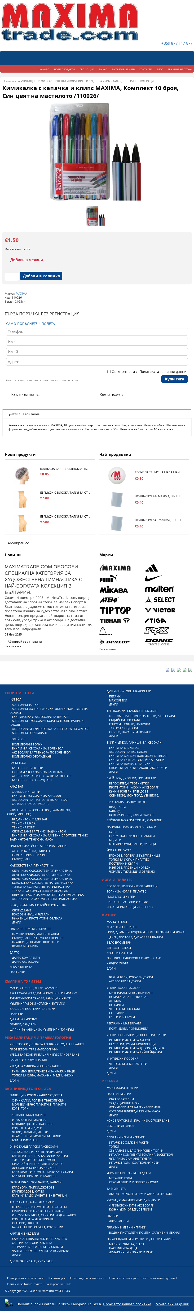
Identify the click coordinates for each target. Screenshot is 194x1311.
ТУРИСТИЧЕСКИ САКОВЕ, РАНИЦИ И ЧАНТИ (40, 998)
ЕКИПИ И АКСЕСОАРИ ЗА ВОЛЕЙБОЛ (37, 748)
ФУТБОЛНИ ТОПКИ (25, 705)
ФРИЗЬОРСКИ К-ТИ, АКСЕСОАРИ (131, 1205)
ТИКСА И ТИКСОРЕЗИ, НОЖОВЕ (34, 1160)
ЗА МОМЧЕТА (116, 1189)
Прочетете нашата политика (127, 1304)
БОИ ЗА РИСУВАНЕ (25, 1140)
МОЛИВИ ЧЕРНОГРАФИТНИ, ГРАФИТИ (39, 1104)
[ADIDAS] (166, 568)
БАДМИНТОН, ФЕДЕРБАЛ (29, 819)
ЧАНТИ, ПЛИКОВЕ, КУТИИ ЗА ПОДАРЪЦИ (40, 1251)
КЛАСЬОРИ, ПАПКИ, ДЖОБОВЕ (33, 1187)
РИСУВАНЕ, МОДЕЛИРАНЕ (28, 1115)
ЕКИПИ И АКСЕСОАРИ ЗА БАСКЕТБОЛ (38, 772)
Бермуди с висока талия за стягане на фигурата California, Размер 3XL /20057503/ (65, 516)
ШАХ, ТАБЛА (117, 807)
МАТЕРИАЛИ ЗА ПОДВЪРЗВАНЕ (131, 993)
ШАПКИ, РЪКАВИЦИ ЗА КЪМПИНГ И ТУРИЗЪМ (42, 1030)
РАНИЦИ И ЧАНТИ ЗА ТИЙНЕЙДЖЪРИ (135, 1052)
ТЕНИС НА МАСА (24, 823)
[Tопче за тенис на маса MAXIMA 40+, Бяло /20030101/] (117, 475)
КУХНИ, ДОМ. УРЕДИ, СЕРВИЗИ (130, 1209)
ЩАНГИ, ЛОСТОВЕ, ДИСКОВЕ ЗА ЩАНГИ (135, 937)
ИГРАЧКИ (110, 1081)
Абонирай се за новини (25, 642)
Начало (9, 81)
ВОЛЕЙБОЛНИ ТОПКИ (27, 744)
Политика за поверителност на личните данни (141, 1278)
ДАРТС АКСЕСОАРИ (25, 962)
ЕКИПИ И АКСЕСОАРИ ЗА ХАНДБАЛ (36, 796)
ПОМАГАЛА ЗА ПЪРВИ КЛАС (128, 997)
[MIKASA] (121, 589)
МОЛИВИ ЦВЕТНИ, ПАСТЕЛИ (32, 1124)
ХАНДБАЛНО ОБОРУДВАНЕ (30, 804)
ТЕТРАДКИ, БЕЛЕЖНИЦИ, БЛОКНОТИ (37, 1247)
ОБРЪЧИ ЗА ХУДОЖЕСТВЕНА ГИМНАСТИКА (42, 871)
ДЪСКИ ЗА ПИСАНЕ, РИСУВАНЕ (31, 1261)
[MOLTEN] (166, 589)
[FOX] (166, 631)
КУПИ (113, 832)
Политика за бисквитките (24, 1284)
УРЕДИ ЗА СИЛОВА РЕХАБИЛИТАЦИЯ (35, 1066)
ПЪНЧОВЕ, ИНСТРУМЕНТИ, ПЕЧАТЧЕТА (39, 1207)
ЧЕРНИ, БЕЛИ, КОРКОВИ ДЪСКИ (131, 977)
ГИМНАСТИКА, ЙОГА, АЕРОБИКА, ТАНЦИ (38, 846)
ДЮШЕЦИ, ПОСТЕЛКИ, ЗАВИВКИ (32, 1009)
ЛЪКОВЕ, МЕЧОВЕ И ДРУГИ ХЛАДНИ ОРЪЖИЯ (140, 1194)
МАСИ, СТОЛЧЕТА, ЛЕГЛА (127, 1244)
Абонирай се (18, 543)
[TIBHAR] (121, 621)
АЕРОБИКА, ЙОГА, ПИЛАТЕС (31, 851)
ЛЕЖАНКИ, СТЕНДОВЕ (122, 927)
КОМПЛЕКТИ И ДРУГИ (27, 1128)
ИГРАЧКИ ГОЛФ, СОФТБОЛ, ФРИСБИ (134, 1163)
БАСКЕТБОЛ (18, 763)
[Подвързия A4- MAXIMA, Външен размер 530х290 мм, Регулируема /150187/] (117, 499)
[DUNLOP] (121, 642)
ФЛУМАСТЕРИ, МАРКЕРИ (29, 1120)
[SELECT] (166, 599)
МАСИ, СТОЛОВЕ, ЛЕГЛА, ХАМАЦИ (33, 988)
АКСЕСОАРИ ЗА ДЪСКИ (125, 981)
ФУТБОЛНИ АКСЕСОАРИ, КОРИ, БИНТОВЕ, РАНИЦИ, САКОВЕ (46, 723)
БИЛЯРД (114, 811)
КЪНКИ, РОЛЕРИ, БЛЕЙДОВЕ (128, 791)
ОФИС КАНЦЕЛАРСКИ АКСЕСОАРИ (34, 1147)
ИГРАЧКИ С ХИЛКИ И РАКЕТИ (129, 1143)
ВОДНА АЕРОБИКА (25, 946)
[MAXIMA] (121, 567)
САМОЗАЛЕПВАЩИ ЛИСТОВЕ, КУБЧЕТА (39, 1239)
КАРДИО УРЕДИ (117, 963)
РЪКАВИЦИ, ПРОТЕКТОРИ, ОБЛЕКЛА (37, 918)
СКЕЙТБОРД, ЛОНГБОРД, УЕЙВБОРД (134, 795)
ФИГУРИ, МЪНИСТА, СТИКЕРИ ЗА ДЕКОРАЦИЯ (44, 1215)
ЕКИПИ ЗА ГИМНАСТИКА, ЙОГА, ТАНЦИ (136, 760)
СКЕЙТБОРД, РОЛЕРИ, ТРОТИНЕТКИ (131, 778)
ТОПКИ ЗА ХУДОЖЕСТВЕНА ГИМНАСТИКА (41, 887)
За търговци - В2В (58, 1284)
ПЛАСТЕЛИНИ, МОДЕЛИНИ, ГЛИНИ (36, 1136)
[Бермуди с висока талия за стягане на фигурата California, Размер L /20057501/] (22, 499)
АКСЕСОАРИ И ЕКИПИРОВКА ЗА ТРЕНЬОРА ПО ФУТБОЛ (50, 729)
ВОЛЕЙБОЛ (17, 739)
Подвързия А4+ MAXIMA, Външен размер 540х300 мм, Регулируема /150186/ (160, 520)
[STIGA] (166, 621)
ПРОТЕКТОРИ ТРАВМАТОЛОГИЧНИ (34, 1049)
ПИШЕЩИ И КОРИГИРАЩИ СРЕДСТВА (77, 81)
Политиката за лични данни (163, 371)
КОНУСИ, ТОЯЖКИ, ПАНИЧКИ (129, 724)
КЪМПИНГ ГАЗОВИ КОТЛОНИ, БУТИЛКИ (37, 1004)
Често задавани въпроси (86, 1278)
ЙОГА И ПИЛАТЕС (119, 850)
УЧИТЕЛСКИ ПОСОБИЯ (122, 1059)
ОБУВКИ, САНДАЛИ (23, 1024)
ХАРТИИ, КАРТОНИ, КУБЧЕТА (32, 1243)
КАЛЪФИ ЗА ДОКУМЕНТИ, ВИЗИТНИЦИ (39, 1195)
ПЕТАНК (114, 696)
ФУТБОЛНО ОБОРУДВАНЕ (30, 733)
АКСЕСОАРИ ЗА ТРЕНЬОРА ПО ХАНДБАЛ (40, 800)
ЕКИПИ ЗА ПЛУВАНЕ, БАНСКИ (129, 764)
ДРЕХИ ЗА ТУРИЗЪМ (23, 1019)
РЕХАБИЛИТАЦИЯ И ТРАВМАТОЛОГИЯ (38, 1037)
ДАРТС (14, 952)
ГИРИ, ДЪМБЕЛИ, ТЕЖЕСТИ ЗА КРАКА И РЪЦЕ (43, 1071)
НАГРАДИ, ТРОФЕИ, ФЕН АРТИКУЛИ (131, 827)
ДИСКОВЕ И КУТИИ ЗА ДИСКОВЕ (34, 1168)
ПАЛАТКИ (16, 1014)
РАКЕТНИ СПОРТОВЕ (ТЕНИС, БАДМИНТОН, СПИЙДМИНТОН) (39, 812)
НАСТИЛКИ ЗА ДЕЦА (123, 1248)
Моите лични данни (172, 1304)
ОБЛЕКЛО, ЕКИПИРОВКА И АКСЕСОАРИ (134, 958)
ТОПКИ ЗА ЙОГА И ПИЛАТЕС (129, 860)
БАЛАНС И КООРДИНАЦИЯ (28, 1060)
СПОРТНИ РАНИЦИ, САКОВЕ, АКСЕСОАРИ (138, 768)
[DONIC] (166, 642)
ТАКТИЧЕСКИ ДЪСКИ (123, 728)
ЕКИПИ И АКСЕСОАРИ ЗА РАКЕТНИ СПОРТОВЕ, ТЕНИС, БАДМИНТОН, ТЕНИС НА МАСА (49, 837)
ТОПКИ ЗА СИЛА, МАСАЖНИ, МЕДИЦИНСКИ (43, 1075)
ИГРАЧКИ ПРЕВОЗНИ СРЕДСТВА (129, 1173)
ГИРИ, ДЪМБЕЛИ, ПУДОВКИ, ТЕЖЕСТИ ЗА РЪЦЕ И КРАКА (146, 932)
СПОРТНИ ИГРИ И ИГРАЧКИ (126, 1137)
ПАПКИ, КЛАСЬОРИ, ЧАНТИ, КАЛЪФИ (36, 1182)
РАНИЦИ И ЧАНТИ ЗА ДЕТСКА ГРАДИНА (137, 1048)
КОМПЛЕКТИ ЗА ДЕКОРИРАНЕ (33, 1219)
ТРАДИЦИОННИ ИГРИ (124, 1103)
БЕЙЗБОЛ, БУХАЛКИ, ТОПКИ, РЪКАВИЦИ (134, 820)
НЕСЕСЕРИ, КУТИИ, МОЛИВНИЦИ (132, 1044)
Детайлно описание (24, 414)
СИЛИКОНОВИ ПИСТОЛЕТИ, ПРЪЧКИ (38, 1211)
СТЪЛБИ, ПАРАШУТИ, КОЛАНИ (130, 732)
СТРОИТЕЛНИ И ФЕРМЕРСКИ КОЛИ (133, 1182)
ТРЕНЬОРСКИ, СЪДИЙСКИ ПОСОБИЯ (132, 711)
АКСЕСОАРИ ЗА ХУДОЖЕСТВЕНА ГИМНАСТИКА (44, 899)
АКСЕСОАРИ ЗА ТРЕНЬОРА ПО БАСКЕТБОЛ (41, 776)
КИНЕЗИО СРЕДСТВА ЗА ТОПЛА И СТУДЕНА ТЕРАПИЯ (47, 1044)
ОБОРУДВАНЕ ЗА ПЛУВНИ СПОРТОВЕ (38, 938)
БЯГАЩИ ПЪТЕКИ (119, 948)
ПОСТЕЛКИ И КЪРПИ (123, 864)
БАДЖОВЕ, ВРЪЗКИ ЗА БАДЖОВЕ (34, 1176)
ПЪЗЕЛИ (112, 1216)
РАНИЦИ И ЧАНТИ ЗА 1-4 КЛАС (130, 1040)
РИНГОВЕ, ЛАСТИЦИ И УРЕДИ (129, 868)
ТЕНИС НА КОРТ (23, 827)
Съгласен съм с (149, 371)
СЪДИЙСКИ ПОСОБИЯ (124, 720)
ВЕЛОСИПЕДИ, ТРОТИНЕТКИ (129, 783)
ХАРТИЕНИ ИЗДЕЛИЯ (24, 1234)
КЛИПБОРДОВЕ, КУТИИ (28, 1191)
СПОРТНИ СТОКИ (19, 693)
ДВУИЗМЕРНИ (119, 1221)
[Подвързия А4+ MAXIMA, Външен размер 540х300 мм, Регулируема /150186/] (117, 523)
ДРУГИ (16, 922)
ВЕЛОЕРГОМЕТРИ (119, 943)
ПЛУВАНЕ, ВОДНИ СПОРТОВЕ (30, 929)
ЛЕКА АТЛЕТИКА (21, 967)
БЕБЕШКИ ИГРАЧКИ (120, 1126)
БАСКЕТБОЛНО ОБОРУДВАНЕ (32, 780)
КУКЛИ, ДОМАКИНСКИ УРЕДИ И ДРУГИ (133, 1200)
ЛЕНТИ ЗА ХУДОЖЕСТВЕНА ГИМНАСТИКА (41, 875)
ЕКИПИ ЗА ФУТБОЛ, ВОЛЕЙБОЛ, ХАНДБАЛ (138, 756)
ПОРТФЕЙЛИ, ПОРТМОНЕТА (129, 1029)
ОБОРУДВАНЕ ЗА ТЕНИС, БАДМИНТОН (39, 831)
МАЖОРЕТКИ (118, 700)
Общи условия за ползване (25, 1278)
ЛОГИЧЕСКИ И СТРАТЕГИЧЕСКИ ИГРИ (135, 1107)
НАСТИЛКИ (17, 972)
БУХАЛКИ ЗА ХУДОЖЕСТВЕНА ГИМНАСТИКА (42, 883)
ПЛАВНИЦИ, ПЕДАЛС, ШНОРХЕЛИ (35, 942)
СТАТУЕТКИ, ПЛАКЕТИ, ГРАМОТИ (132, 836)
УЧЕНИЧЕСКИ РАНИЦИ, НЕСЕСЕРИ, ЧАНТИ (136, 1035)
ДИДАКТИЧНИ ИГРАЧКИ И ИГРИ (131, 1252)
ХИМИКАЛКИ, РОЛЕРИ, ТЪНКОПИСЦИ (129, 81)
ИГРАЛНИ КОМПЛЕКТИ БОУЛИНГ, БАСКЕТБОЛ (141, 1155)
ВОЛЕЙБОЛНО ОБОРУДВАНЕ (32, 756)
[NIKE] (166, 578)
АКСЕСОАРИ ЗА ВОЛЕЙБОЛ (128, 752)
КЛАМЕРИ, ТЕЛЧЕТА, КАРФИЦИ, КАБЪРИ (40, 1156)
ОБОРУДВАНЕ (21, 859)
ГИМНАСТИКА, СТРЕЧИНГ (30, 855)
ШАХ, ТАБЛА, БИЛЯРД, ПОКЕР (127, 802)
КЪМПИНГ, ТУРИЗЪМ (23, 981)
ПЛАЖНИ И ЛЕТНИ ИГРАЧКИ (126, 1227)
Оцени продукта (111, 394)
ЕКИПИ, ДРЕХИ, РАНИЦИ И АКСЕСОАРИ (134, 742)
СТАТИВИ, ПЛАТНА (25, 1223)
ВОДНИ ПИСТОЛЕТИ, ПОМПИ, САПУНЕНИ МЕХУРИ (144, 1233)
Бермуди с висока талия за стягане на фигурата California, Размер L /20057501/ (65, 493)
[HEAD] (121, 631)
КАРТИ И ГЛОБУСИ (122, 1017)
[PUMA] (121, 578)
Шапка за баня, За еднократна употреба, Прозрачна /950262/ (65, 469)
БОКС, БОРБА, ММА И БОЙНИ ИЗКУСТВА (38, 905)
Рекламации (57, 1278)
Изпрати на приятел (25, 394)
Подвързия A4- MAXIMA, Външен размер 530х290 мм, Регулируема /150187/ (160, 496)
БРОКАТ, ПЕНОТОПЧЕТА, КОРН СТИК (37, 1227)
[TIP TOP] (121, 610)
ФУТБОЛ (15, 699)
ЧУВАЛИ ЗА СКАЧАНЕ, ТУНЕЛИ (130, 1159)
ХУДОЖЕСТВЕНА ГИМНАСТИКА (31, 865)
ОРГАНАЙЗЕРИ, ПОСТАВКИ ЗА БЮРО (37, 1164)
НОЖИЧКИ (116, 1005)
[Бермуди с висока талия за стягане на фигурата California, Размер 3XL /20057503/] (22, 523)
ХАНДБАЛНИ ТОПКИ (26, 792)
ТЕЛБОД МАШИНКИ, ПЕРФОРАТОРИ (37, 1152)
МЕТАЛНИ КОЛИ (120, 1178)
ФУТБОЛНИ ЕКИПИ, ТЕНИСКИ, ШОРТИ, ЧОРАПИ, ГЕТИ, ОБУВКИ (48, 711)
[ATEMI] (121, 600)
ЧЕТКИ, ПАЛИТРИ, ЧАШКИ (30, 1132)
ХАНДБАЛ (16, 786)
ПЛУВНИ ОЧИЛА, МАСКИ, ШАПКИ (35, 934)
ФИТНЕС (109, 915)
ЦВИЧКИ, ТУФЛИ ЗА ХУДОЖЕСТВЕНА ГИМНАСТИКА (48, 895)
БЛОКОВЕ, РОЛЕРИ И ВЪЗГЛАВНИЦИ (134, 856)
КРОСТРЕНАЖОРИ (119, 953)
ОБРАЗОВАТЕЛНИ (121, 1099)
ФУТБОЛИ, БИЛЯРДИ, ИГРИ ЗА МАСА (134, 1111)
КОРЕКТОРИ (20, 1108)
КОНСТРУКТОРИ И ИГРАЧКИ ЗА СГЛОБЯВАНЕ (138, 1121)
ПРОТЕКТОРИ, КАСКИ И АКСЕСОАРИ (134, 787)
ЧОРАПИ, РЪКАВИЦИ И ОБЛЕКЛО (132, 872)
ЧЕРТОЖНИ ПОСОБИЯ (124, 1009)
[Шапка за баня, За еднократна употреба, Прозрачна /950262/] (22, 475)
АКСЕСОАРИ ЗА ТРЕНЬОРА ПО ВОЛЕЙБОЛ (41, 752)
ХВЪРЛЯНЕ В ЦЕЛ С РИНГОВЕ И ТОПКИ (136, 1151)
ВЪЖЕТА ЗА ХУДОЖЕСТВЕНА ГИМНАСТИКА (42, 879)
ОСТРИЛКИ (116, 1013)
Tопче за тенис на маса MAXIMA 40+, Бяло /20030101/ (160, 472)
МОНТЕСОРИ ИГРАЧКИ (122, 1088)
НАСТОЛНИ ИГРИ (119, 1094)
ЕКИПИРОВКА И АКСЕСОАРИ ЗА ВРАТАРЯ (40, 717)
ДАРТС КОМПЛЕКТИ (26, 958)
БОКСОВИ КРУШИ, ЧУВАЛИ (31, 914)
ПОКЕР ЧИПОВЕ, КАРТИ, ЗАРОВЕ (131, 815)
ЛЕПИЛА (115, 1001)
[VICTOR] (166, 610)
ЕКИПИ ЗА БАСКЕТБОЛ (124, 748)
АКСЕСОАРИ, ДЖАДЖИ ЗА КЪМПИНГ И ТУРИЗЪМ (43, 993)
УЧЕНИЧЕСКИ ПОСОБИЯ (124, 988)
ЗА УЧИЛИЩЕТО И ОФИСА (34, 81)
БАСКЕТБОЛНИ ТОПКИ (27, 768)
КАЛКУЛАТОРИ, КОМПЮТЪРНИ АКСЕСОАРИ (42, 1172)
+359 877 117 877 (177, 43)
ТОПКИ (114, 1147)
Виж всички (13, 646)
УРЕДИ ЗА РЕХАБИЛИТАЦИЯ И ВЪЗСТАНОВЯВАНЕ (44, 1055)
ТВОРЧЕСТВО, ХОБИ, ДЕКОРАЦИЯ (33, 1202)
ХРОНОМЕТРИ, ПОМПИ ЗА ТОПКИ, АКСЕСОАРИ (142, 716)
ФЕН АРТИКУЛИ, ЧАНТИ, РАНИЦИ (132, 844)
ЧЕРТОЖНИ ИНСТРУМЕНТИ (128, 1064)
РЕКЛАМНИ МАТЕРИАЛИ (124, 1023)
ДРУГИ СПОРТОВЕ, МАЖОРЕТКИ (129, 691)
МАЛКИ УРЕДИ (117, 922)
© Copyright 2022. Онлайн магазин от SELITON (37, 1291)
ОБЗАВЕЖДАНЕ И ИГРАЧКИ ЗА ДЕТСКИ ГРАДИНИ (141, 1239)
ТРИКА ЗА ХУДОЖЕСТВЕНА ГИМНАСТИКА (41, 891)
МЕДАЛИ (115, 840)
